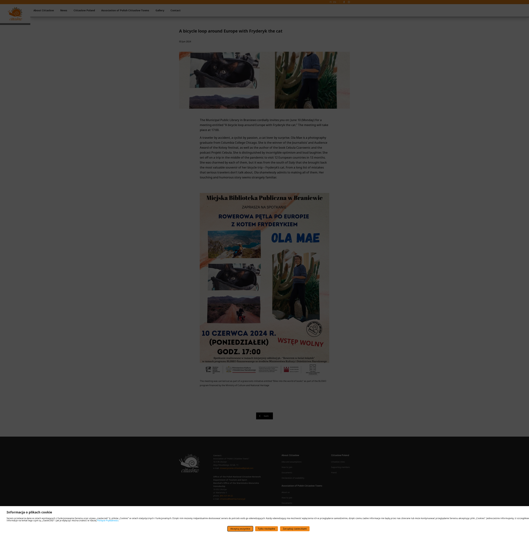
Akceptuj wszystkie (240, 528)
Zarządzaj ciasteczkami (295, 528)
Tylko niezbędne (266, 528)
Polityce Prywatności (107, 520)
